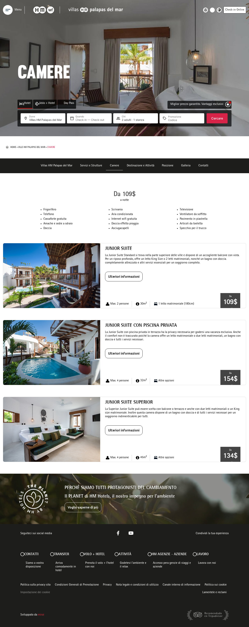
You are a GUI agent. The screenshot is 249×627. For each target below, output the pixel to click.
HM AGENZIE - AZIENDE (169, 554)
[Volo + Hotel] (37, 104)
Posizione (167, 165)
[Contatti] (22, 554)
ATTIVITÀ (124, 554)
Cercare (217, 118)
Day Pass (69, 103)
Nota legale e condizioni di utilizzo (137, 585)
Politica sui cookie (216, 585)
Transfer (61, 554)
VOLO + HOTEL (94, 554)
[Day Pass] (61, 104)
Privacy (107, 585)
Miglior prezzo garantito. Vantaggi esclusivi (196, 104)
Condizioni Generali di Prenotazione (77, 585)
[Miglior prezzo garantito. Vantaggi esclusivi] (228, 104)
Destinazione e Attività (140, 165)
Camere (114, 165)
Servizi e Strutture (91, 165)
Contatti (203, 165)
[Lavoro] (195, 554)
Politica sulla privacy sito (35, 585)
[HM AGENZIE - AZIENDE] (150, 554)
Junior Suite (118, 249)
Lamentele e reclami (214, 592)
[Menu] (8, 10)
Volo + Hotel (47, 103)
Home (13, 147)
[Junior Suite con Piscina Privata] (51, 352)
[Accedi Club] (206, 10)
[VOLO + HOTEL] (82, 554)
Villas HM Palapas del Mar (56, 165)
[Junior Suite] (51, 275)
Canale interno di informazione (181, 585)
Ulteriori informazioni (123, 276)
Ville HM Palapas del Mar (31, 147)
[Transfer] (52, 554)
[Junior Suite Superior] (51, 429)
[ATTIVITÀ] (116, 554)
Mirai (41, 614)
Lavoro (203, 554)
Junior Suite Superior (129, 402)
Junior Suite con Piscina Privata (141, 325)
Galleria (185, 165)
